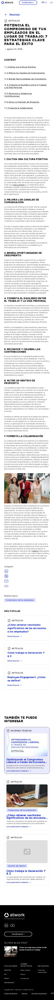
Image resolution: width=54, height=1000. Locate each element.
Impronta (24, 993)
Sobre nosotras (25, 970)
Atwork (35, 551)
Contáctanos (25, 978)
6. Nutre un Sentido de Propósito (23, 102)
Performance (9, 982)
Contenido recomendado (42, 971)
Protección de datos (10, 993)
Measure (7, 970)
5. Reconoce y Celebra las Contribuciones (18, 94)
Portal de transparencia (39, 993)
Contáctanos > (28, 3)
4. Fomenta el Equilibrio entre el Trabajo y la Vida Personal (25, 86)
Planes (23, 974)
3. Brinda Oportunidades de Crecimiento (27, 79)
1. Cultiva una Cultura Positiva (21, 67)
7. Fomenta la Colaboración (19, 108)
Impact (6, 978)
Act (5, 974)
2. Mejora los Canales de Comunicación (26, 73)
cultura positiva (18, 185)
